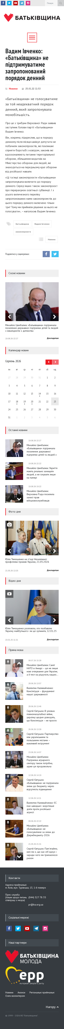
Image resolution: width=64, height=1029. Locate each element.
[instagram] (28, 3)
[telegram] (22, 3)
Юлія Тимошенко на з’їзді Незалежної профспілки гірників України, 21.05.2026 (27, 560)
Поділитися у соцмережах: (17, 254)
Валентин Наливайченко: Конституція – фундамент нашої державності (40, 691)
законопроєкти (23, 231)
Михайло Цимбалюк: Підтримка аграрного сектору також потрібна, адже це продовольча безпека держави (40, 761)
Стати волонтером (15, 995)
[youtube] (15, 3)
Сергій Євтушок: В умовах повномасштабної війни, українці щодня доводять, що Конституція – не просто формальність (42, 715)
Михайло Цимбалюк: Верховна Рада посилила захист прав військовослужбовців (40, 495)
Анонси (21, 992)
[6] (24, 401)
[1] (39, 393)
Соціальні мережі (19, 917)
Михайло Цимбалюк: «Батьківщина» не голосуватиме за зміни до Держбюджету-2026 (41, 830)
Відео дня (15, 580)
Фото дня (15, 511)
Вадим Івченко (41, 224)
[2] (17, 401)
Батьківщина (22, 224)
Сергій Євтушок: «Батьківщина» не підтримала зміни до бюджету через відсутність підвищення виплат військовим (42, 784)
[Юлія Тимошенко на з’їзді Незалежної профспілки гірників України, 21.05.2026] (32, 538)
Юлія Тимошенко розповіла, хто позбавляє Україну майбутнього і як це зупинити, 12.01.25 (31, 630)
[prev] (9, 317)
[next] (55, 317)
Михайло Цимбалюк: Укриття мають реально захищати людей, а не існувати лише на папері (42, 472)
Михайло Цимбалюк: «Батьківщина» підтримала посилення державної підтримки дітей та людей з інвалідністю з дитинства (31, 328)
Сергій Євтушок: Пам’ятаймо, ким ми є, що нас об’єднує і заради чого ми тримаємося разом (42, 853)
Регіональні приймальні (42, 992)
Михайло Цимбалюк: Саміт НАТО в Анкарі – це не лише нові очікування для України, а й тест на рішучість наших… (42, 669)
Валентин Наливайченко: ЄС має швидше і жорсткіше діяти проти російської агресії (42, 807)
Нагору (50, 1007)
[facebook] (3, 3)
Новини (13, 88)
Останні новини (18, 430)
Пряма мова (16, 650)
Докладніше (53, 338)
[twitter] (9, 3)
